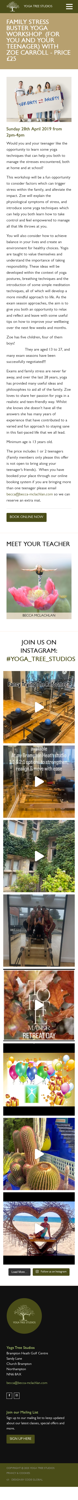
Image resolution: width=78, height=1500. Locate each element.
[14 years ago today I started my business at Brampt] (39, 1079)
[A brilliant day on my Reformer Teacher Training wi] (39, 930)
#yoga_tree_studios (40, 660)
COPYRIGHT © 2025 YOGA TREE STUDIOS (30, 1468)
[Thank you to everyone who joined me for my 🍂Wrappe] (39, 856)
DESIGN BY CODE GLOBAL (27, 1480)
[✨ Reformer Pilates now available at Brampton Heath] (39, 782)
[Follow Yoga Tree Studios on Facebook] (9, 1396)
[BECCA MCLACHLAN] (39, 587)
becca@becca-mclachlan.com (29, 495)
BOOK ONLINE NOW (26, 517)
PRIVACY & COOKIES (18, 1473)
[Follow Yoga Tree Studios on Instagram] (17, 1396)
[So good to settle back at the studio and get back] (39, 1228)
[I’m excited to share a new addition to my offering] (39, 707)
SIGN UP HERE (20, 1439)
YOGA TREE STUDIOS (37, 6)
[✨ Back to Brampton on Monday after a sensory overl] (39, 1154)
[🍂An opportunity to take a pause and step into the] (39, 1005)
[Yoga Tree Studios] (24, 1316)
